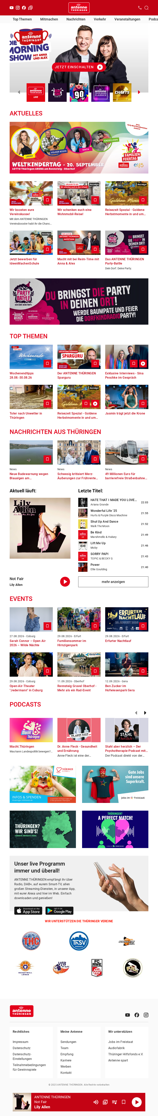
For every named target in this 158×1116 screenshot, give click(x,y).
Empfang (67, 1054)
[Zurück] (136, 713)
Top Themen (22, 19)
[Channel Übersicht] (105, 1102)
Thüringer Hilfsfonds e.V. (125, 1054)
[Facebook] (24, 8)
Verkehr (100, 19)
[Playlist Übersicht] (114, 1102)
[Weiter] (145, 713)
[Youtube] (11, 8)
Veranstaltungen (127, 19)
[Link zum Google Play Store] (59, 911)
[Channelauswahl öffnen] (146, 8)
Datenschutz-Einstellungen (22, 1056)
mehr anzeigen (113, 582)
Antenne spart (118, 1060)
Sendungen (68, 1042)
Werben (66, 1066)
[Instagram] (18, 8)
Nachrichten (75, 19)
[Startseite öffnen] (79, 7)
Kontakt (66, 1073)
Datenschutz (21, 1048)
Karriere (66, 1060)
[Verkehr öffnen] (30, 8)
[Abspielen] (136, 1102)
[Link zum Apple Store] (28, 911)
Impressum (21, 1042)
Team (64, 1048)
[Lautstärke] (96, 1102)
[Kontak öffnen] (140, 8)
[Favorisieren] (124, 1102)
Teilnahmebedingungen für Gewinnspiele (29, 1067)
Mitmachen (49, 19)
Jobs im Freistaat (120, 1042)
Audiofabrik (116, 1048)
